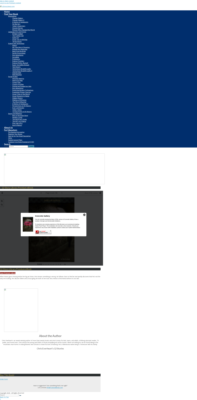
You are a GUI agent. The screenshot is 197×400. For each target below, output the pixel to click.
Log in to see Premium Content (10, 3)
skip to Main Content (7, 1)
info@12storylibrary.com (55, 388)
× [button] (0, 399)
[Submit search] (20, 395)
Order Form (4, 379)
